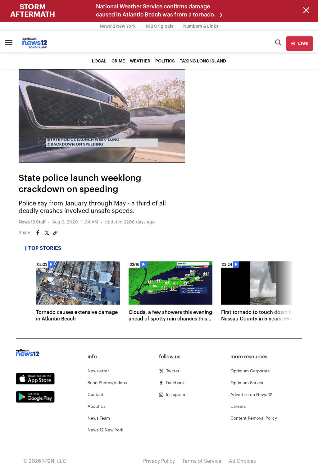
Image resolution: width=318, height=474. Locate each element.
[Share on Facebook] (37, 232)
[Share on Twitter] (46, 232)
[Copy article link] (55, 232)
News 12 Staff (32, 222)
